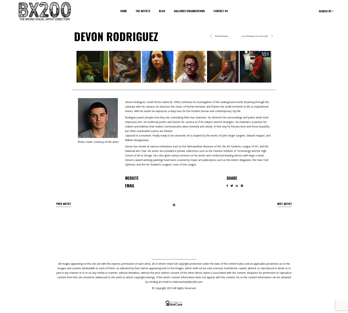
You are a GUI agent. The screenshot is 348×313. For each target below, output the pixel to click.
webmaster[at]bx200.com (188, 281)
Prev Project (63, 204)
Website (132, 178)
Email (130, 185)
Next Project (284, 204)
